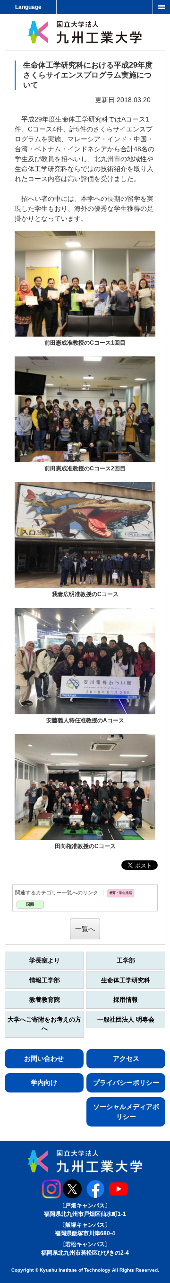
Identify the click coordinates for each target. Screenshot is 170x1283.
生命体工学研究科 (125, 980)
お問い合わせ (44, 1058)
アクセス (126, 1058)
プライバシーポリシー (126, 1082)
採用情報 (125, 999)
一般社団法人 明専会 (125, 1019)
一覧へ (85, 929)
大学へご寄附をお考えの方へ (44, 1024)
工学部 (126, 960)
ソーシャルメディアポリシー (126, 1111)
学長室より (44, 960)
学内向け (44, 1082)
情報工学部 (44, 980)
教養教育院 (44, 999)
